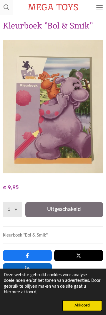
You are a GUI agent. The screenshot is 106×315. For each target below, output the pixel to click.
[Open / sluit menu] (99, 7)
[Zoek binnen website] (6, 7)
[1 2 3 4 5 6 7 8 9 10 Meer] (12, 209)
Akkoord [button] (82, 305)
